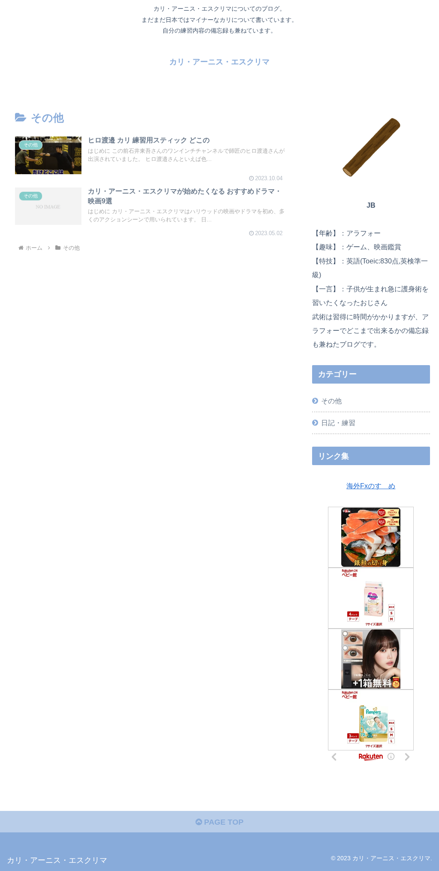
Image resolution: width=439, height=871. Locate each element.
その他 (331, 401)
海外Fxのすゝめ (370, 486)
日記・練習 (338, 422)
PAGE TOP (223, 822)
